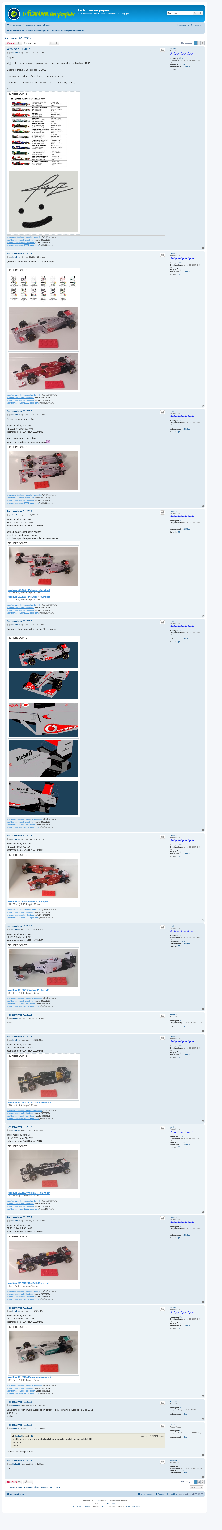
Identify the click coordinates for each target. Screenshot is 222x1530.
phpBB (97, 1500)
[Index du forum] (42, 13)
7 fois (182, 1435)
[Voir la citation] (32, 1436)
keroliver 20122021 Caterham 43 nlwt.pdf (29, 1102)
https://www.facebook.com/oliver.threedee (24, 237)
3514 (181, 58)
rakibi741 (174, 1425)
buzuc (103, 1506)
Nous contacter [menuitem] (147, 1494)
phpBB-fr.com (109, 1503)
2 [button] (199, 43)
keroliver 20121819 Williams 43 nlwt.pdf (29, 1193)
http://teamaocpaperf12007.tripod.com (23, 245)
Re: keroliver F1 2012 (19, 253)
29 (180, 1021)
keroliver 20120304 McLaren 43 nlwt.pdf (29, 590)
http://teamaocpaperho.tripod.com (21, 242)
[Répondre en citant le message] (162, 50)
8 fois (185, 1027)
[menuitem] (32, 25)
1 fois (182, 1025)
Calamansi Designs (132, 1506)
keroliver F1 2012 (18, 38)
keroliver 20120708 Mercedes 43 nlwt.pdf (29, 1377)
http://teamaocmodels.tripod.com (20, 240)
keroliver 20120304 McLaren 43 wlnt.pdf (29, 597)
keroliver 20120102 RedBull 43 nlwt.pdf (28, 1283)
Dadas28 (173, 1015)
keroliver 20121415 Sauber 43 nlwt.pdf (28, 990)
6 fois (185, 1437)
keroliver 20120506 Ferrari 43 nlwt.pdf (28, 902)
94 (180, 1431)
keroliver (173, 49)
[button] (203, 43)
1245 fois (186, 66)
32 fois (182, 64)
